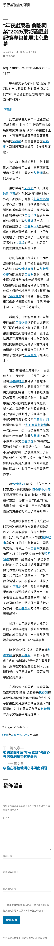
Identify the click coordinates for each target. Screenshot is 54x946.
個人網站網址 (9, 888)
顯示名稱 (8, 856)
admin (9, 52)
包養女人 (24, 608)
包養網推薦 (16, 381)
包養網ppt (31, 226)
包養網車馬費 (41, 489)
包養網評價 (26, 269)
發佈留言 (10, 56)
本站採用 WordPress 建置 (34, 938)
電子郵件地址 (10, 872)
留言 (6, 818)
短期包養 (9, 193)
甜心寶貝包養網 (36, 425)
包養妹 (43, 692)
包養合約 (30, 355)
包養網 (7, 109)
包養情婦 (21, 322)
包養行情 (30, 215)
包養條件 (15, 296)
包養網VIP (19, 484)
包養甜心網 (41, 199)
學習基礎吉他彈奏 (16, 5)
